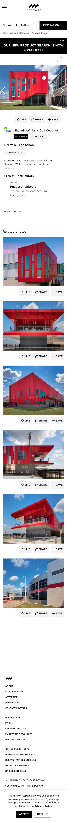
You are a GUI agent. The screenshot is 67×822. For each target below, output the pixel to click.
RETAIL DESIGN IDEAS (17, 766)
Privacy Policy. (43, 806)
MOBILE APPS (12, 703)
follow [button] (22, 137)
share (38, 119)
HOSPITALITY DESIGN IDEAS (20, 755)
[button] (4, 7)
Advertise (11, 697)
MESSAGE (39, 137)
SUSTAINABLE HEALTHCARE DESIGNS (25, 780)
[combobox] (53, 25)
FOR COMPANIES (14, 692)
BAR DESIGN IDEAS (15, 771)
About (9, 686)
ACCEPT (24, 814)
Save (59, 292)
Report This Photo (13, 212)
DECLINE (42, 814)
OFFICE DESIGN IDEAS (17, 749)
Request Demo (39, 33)
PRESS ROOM (12, 718)
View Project (15, 153)
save (54, 119)
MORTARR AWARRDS (16, 740)
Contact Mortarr (16, 708)
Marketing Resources (18, 734)
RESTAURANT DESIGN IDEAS (20, 760)
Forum (9, 723)
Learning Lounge (15, 729)
